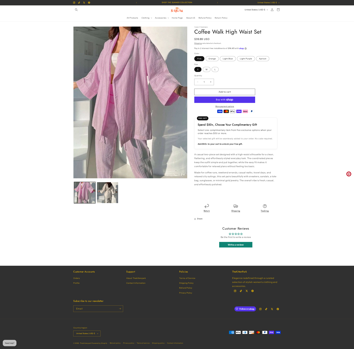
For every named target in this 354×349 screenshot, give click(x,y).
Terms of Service (187, 278)
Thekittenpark (85, 343)
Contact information (175, 343)
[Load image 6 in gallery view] (107, 192)
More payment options (224, 106)
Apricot (262, 58)
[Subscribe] (120, 308)
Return (207, 210)
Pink (199, 58)
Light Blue (228, 58)
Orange (212, 58)
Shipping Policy (186, 283)
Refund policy (115, 343)
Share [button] (200, 218)
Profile (76, 283)
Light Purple (246, 58)
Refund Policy (185, 288)
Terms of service (143, 343)
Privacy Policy (185, 293)
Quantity (198, 75)
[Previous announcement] (136, 2)
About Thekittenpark (136, 278)
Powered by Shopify (99, 343)
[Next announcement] (217, 2)
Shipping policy (158, 343)
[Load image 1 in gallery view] (84, 192)
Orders (76, 278)
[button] (76, 10)
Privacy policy (128, 343)
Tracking (265, 210)
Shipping (198, 43)
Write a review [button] (236, 244)
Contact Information (135, 283)
